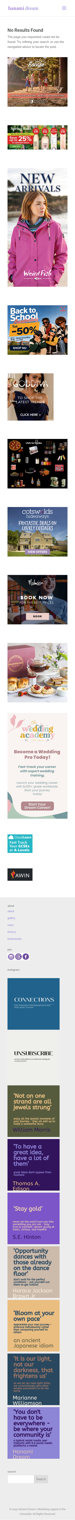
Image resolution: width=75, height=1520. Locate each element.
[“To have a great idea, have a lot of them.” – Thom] (34, 1165)
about (11, 911)
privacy (12, 931)
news (11, 925)
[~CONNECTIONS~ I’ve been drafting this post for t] (34, 1004)
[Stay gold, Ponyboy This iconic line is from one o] (34, 1218)
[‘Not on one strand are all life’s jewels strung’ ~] (34, 1111)
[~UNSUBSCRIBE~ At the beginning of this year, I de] (34, 1057)
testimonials (15, 938)
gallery (11, 918)
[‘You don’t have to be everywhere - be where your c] (34, 1433)
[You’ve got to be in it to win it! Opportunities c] (34, 1272)
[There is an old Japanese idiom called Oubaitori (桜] (34, 1325)
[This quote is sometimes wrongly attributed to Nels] (34, 1379)
